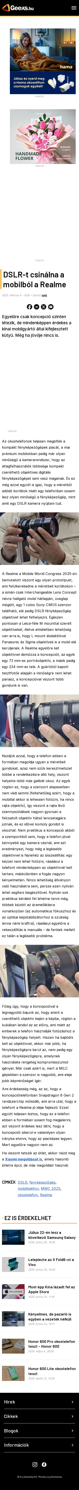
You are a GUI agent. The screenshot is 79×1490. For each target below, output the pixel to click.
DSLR (22, 1182)
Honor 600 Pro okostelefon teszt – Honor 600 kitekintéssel (51, 1346)
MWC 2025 (50, 1188)
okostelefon (28, 1195)
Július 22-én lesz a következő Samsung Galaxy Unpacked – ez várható (52, 1237)
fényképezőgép (42, 1182)
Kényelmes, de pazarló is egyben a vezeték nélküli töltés (49, 1319)
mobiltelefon (28, 1188)
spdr (44, 295)
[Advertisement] (39, 218)
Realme (46, 1195)
